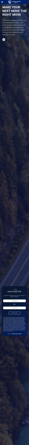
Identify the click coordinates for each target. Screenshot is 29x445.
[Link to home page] (14, 2)
